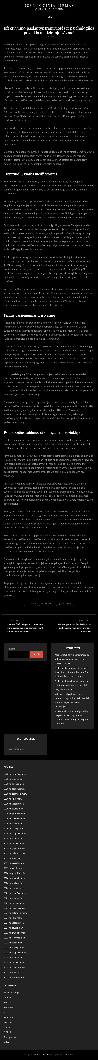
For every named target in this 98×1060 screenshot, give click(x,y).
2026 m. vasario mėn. (14, 803)
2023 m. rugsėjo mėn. (14, 947)
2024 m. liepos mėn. (13, 898)
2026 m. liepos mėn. (13, 779)
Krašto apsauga (11, 992)
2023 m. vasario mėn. (14, 977)
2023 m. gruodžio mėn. (15, 932)
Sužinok (7, 1032)
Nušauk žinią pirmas (49, 5)
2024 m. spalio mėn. (13, 883)
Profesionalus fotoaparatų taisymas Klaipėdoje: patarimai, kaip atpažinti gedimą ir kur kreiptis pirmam (72, 672)
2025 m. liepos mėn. (13, 838)
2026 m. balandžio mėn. (15, 793)
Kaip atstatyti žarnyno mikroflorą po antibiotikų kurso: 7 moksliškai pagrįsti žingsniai (72, 658)
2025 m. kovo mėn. (13, 858)
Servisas (8, 1022)
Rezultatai (66, 604)
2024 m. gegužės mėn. (14, 908)
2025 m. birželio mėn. (14, 843)
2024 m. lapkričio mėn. (14, 878)
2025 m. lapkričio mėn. (14, 818)
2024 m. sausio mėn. (13, 927)
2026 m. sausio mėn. (13, 808)
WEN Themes (70, 1055)
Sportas (7, 1027)
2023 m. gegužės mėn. (14, 967)
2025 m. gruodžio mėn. (15, 813)
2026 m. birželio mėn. (14, 783)
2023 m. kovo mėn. (13, 972)
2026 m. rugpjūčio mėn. (15, 774)
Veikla (6, 1042)
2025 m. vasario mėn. (14, 863)
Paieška (11, 648)
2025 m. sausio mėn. (13, 868)
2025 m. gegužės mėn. (14, 848)
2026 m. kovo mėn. (13, 798)
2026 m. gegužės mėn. (14, 788)
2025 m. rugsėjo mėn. (14, 828)
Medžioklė (49, 604)
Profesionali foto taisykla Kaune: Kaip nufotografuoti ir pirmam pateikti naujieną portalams (72, 685)
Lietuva (7, 997)
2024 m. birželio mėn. (14, 903)
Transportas (10, 1037)
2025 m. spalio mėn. (13, 823)
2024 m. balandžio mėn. (15, 913)
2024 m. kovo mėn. (13, 917)
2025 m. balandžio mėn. (15, 853)
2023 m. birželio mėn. (14, 962)
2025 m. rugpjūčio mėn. (15, 833)
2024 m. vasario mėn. (14, 922)
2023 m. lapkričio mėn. (14, 937)
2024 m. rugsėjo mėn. (14, 888)
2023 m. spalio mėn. (13, 942)
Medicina (34, 604)
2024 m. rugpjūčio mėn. (15, 893)
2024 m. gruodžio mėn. (15, 873)
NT (5, 1012)
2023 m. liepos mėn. (13, 957)
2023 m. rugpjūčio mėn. (15, 952)
